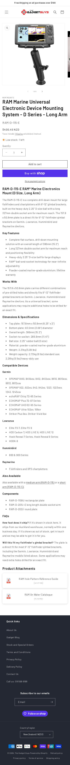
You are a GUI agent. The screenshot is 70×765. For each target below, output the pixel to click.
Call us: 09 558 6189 (17, 681)
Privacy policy (19, 758)
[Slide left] (27, 91)
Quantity (6, 146)
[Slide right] (42, 91)
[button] (6, 12)
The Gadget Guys (22, 753)
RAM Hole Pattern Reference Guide (38, 578)
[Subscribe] (51, 702)
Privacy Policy (14, 659)
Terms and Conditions (19, 652)
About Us (12, 630)
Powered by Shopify (39, 753)
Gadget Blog (13, 637)
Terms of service (36, 758)
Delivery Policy (14, 666)
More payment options (35, 181)
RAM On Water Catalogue (39, 594)
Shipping (19, 134)
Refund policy (56, 753)
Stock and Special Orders (20, 644)
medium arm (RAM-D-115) (40, 482)
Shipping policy (53, 758)
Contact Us (13, 674)
